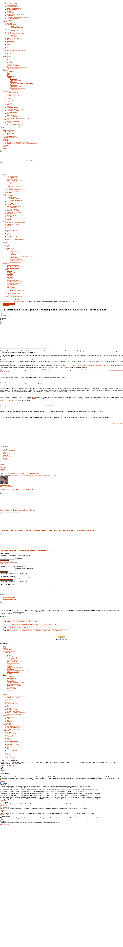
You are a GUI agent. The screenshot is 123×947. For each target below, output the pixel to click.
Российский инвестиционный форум (17, 17)
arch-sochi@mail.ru (16, 613)
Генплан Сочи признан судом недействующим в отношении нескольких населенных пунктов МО (35, 630)
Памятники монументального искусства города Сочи (22, 143)
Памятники (6, 140)
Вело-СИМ (10, 101)
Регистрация (7, 646)
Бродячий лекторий (12, 3)
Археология (10, 71)
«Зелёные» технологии (13, 121)
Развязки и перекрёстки (13, 110)
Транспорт (6, 97)
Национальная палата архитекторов (17, 67)
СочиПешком (10, 15)
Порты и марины (11, 115)
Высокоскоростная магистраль (15, 109)
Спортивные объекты (16, 80)
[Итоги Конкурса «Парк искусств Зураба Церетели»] (10, 506)
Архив (5, 148)
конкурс (5, 455)
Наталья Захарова (5, 315)
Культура (9, 29)
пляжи (5, 458)
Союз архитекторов (12, 58)
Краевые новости (12, 5)
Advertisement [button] (4, 814)
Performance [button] (3, 805)
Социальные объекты (16, 86)
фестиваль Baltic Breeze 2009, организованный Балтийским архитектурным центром (85, 365)
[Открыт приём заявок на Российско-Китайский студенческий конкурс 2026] (10, 547)
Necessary (4, 783)
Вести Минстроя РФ (12, 6)
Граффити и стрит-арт (16, 27)
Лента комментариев (9, 651)
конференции (7, 456)
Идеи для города (11, 136)
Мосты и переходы (12, 112)
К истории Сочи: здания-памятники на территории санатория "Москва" (27, 626)
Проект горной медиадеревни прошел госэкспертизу (22, 621)
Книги (8, 73)
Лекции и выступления (13, 65)
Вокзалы (9, 103)
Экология (9, 47)
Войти (5, 648)
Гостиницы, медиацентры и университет (21, 83)
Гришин (5, 452)
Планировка (13, 79)
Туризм (9, 45)
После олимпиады (15, 89)
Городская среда (11, 24)
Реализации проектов (13, 51)
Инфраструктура (11, 42)
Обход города (10, 104)
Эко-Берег (9, 20)
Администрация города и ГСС (15, 33)
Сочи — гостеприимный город (16, 14)
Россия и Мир (7, 91)
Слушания (13, 35)
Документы (13, 36)
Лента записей (7, 649)
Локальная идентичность (14, 68)
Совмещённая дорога (13, 107)
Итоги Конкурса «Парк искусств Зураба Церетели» (18, 510)
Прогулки (9, 74)
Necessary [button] (2, 781)
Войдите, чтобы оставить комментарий (11, 587)
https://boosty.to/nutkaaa (6, 486)
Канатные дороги (12, 116)
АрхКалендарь (11, 131)
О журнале (6, 145)
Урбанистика (10, 122)
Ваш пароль (18, 558)
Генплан (5, 139)
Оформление (13, 82)
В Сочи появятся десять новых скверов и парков (25, 473)
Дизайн (9, 55)
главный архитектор (9, 450)
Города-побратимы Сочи (14, 94)
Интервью (10, 62)
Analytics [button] (2, 810)
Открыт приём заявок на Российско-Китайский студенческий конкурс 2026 (27, 550)
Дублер (9, 106)
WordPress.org (7, 652)
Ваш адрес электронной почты (24, 568)
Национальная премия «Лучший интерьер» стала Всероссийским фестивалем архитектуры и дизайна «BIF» (38, 629)
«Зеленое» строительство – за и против (18, 623)
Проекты (5, 48)
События (5, 2)
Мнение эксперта (12, 64)
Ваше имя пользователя (22, 556)
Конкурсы (9, 11)
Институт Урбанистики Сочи (15, 124)
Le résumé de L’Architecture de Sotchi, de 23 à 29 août (21, 620)
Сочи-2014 (10, 77)
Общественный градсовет (14, 39)
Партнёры (6, 146)
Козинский (6, 453)
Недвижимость (11, 41)
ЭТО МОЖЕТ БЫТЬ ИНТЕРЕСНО (11, 489)
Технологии (6, 119)
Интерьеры (10, 53)
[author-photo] (4, 483)
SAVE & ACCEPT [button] (5, 824)
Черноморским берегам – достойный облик (19, 627)
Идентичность (14, 30)
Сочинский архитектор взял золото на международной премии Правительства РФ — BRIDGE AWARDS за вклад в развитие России (48, 530)
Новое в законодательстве (14, 8)
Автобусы (9, 98)
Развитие (9, 44)
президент (6, 459)
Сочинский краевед (9, 597)
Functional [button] (3, 800)
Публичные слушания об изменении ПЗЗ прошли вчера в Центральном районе (33, 475)
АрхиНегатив (11, 23)
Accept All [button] (11, 765)
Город (5, 21)
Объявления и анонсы (13, 9)
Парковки (9, 113)
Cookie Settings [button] (4, 765)
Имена (8, 59)
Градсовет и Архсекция (13, 38)
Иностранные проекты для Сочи (16, 50)
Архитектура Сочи (8, 130)
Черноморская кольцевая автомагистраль (18, 118)
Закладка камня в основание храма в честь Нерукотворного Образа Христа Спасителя (31, 624)
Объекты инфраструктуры (17, 88)
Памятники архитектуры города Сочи (17, 142)
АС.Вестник (10, 133)
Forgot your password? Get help (8, 562)
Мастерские (10, 61)
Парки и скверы (14, 26)
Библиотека (6, 134)
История (5, 70)
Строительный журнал (9, 599)
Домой (2, 301)
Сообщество (6, 56)
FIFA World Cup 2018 (13, 18)
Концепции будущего (13, 95)
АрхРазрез (10, 12)
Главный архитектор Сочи (10, 137)
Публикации (10, 76)
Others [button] (2, 819)
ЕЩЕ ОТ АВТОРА (27, 489)
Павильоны (13, 85)
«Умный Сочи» (11, 32)
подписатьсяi (45, 590)
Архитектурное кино (13, 92)
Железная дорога (11, 100)
